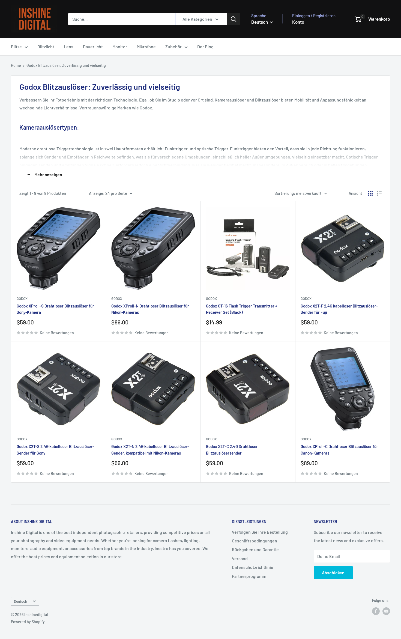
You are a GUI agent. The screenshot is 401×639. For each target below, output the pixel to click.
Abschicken (333, 572)
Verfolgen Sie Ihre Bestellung (260, 532)
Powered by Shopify (28, 621)
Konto (298, 22)
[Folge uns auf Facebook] (376, 611)
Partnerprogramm (249, 576)
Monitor (119, 46)
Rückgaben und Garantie (255, 549)
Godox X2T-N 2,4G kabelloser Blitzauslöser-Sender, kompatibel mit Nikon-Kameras (150, 449)
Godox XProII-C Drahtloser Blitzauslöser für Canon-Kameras (339, 449)
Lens (68, 46)
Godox (22, 298)
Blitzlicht (45, 46)
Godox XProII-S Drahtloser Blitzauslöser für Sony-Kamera (55, 309)
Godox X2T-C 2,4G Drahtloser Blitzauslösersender (232, 449)
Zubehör (173, 46)
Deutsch (20, 601)
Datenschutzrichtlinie (252, 567)
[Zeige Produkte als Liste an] (379, 193)
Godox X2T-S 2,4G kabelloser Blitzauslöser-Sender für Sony (55, 449)
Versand (240, 558)
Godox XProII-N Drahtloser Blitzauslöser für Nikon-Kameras (150, 309)
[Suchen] (233, 19)
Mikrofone (146, 46)
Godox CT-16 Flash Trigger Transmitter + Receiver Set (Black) (241, 309)
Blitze (16, 46)
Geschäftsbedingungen (254, 540)
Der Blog (205, 46)
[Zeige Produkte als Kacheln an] (370, 193)
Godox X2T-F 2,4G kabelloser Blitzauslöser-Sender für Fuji (339, 309)
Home (16, 65)
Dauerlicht (93, 46)
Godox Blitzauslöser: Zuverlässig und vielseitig (66, 65)
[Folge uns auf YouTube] (386, 611)
